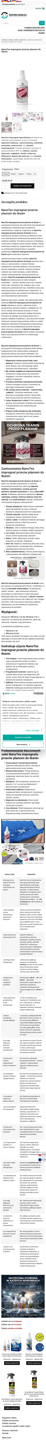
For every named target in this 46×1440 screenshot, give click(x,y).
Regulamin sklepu (9, 1418)
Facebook (17, 1324)
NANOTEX (23, 40)
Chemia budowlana (34, 28)
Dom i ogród (24, 30)
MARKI (42, 33)
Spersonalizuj (21, 744)
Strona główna (7, 40)
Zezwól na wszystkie (23, 737)
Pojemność (7, 169)
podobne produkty (15, 1328)
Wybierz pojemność (12, 1363)
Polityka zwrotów (9, 1423)
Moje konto (6, 1438)
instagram (18, 1321)
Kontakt (5, 1433)
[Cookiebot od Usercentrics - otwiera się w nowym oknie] (33, 693)
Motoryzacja (37, 30)
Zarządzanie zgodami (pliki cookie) (16, 1426)
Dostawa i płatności (10, 1430)
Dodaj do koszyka (22, 186)
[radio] (5, 174)
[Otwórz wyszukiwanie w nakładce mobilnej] (23, 23)
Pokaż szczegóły (32, 730)
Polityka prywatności (10, 1421)
